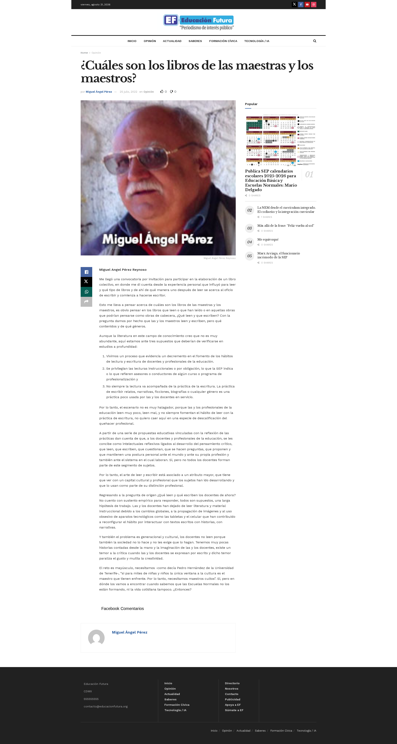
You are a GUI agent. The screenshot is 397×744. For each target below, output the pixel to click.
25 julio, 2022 (128, 91)
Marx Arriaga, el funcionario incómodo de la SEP (278, 255)
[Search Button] (314, 41)
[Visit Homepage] (198, 22)
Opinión (150, 41)
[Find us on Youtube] (307, 4)
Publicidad (232, 699)
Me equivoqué (268, 239)
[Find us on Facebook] (301, 4)
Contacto (231, 694)
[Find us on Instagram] (313, 4)
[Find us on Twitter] (294, 4)
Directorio (232, 683)
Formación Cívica (223, 41)
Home (84, 52)
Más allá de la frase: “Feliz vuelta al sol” (285, 226)
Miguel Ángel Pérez (99, 91)
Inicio (132, 41)
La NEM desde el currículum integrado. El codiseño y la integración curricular (286, 210)
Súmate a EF (234, 710)
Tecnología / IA (256, 41)
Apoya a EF (233, 704)
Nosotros (231, 688)
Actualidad (172, 41)
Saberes (195, 41)
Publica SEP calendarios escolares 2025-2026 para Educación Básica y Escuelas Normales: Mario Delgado (271, 180)
